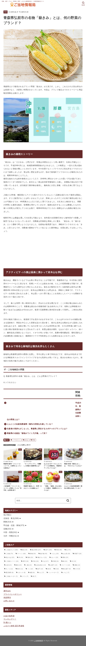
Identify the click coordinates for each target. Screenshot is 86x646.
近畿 (7, 529)
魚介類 (7, 515)
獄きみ (26, 440)
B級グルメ (42, 557)
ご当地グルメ (12, 550)
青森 (5, 12)
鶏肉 (30, 557)
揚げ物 (43, 553)
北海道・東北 (11, 518)
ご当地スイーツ (12, 561)
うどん (55, 553)
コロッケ (21, 572)
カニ (41, 572)
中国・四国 (10, 532)
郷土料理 (36, 550)
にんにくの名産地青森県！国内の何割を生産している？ (30, 424)
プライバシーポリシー (12, 594)
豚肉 (65, 557)
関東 (7, 522)
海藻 (32, 572)
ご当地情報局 (38, 641)
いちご (66, 572)
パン (30, 569)
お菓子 (53, 565)
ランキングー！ (9, 619)
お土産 (66, 553)
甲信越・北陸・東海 (13, 525)
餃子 (40, 569)
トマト (25, 576)
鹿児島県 (9, 572)
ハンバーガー (53, 572)
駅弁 (20, 569)
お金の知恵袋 (8, 616)
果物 (33, 553)
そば (46, 561)
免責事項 (7, 597)
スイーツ (66, 565)
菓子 (48, 550)
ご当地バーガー (12, 576)
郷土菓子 (67, 569)
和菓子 (77, 553)
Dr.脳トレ (7, 622)
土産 (9, 565)
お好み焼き (41, 565)
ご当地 (9, 553)
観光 (19, 565)
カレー (54, 557)
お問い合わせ (8, 601)
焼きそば (10, 557)
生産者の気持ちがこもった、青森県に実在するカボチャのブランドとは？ (37, 429)
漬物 (77, 565)
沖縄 (56, 561)
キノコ (9, 569)
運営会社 (7, 591)
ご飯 (29, 565)
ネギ (77, 569)
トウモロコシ (16, 440)
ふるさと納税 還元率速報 (13, 626)
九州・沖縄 (10, 536)
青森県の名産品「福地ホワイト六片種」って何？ (27, 433)
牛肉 (36, 561)
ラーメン (21, 553)
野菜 (33, 440)
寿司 (25, 561)
